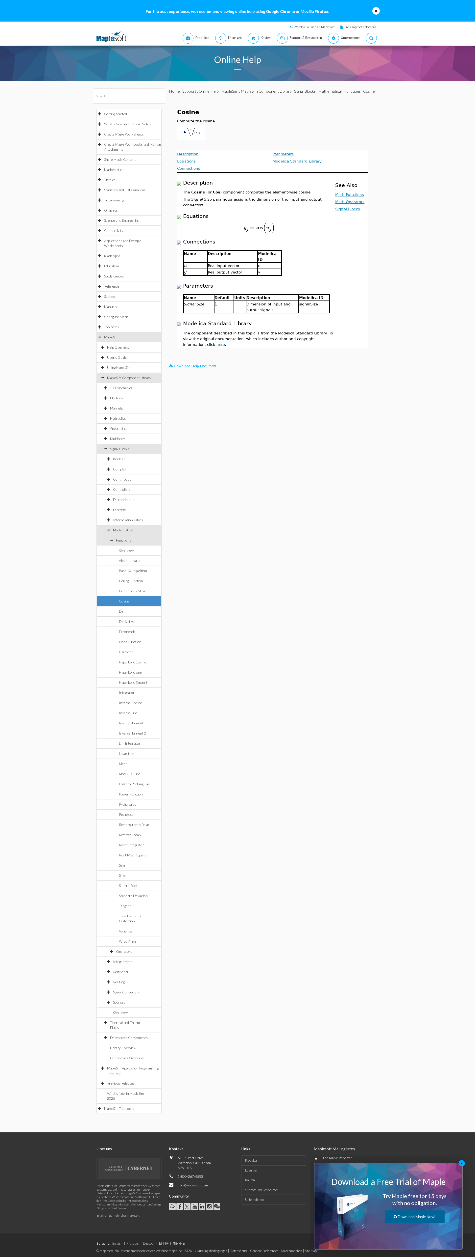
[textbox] (259, 227)
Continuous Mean (132, 591)
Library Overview (123, 1048)
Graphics (111, 210)
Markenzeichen (291, 1251)
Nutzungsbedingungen (212, 1251)
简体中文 (179, 1243)
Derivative (127, 621)
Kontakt (176, 1148)
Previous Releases (121, 1083)
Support (189, 91)
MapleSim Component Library (129, 378)
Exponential (127, 631)
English (117, 1243)
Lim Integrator (130, 743)
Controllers (122, 489)
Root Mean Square (133, 855)
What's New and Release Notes (127, 124)
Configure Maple (116, 317)
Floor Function (130, 642)
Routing (119, 982)
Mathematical (123, 530)
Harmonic (126, 652)
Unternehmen (254, 1200)
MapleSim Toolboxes (119, 1108)
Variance (125, 931)
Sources (119, 1002)
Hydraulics (118, 418)
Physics (110, 180)
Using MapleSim (118, 367)
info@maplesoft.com (193, 1185)
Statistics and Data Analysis (124, 190)
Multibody (117, 439)
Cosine (124, 601)
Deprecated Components (129, 1038)
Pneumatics (118, 428)
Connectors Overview (126, 1058)
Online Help (209, 91)
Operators (124, 951)
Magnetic (116, 408)
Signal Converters (126, 992)
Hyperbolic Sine (130, 672)
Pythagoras (127, 804)
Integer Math (123, 961)
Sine (122, 875)
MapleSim (111, 337)
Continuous (122, 479)
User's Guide (117, 357)
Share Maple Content (120, 159)
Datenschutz (238, 1251)
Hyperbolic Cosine (132, 662)
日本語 (163, 1243)
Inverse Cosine (130, 703)
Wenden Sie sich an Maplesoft (314, 27)
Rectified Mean (130, 835)
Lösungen (251, 1170)
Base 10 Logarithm (133, 571)
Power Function (131, 794)
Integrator (127, 692)
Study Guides (114, 276)
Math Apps (112, 256)
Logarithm (126, 753)
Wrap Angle (127, 941)
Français (133, 1243)
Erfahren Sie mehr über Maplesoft (118, 1215)
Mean (123, 764)
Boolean (119, 459)
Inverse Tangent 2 (132, 733)
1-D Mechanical (121, 388)
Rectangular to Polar (134, 824)
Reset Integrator (131, 845)
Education (111, 266)
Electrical (116, 398)
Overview (126, 550)
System (109, 296)
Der (122, 611)
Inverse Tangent (131, 723)
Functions (123, 540)
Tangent (125, 906)
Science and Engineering (121, 220)
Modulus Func (129, 774)
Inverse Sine (128, 713)
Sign (122, 865)
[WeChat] (217, 1206)
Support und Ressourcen (262, 1190)
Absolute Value (130, 560)
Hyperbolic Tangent (133, 682)
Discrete (119, 510)
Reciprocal (126, 814)
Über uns (104, 1148)
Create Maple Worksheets (124, 134)
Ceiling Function (131, 581)
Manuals (110, 306)
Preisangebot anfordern (360, 27)
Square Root (128, 885)
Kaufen (250, 1180)
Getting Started (115, 114)
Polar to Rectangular (134, 784)
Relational (120, 972)
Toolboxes (111, 327)
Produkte (251, 1160)
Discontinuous (124, 499)
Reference (111, 286)
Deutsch (149, 1243)
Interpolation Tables (128, 520)
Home (174, 91)
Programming (114, 200)
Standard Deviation (133, 896)
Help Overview (118, 347)
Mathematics (113, 169)
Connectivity (113, 230)
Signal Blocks (119, 449)
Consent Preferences (264, 1251)
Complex (119, 469)
